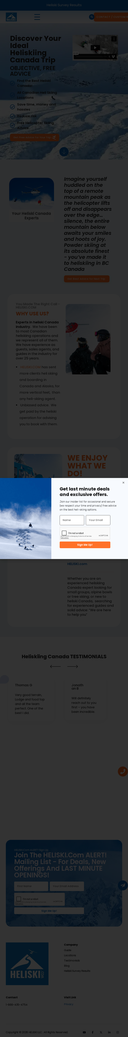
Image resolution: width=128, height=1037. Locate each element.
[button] (123, 482)
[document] (64, 518)
